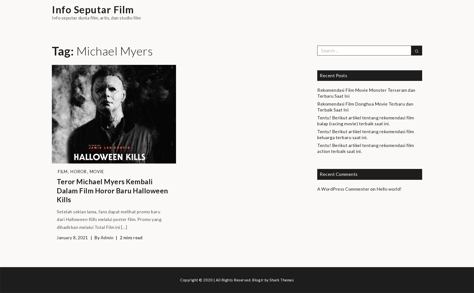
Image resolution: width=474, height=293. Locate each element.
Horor (78, 171)
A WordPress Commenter (343, 189)
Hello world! (389, 189)
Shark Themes (282, 280)
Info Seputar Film (93, 10)
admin (107, 237)
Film (62, 171)
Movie (97, 171)
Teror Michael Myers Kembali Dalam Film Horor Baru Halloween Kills (112, 190)
